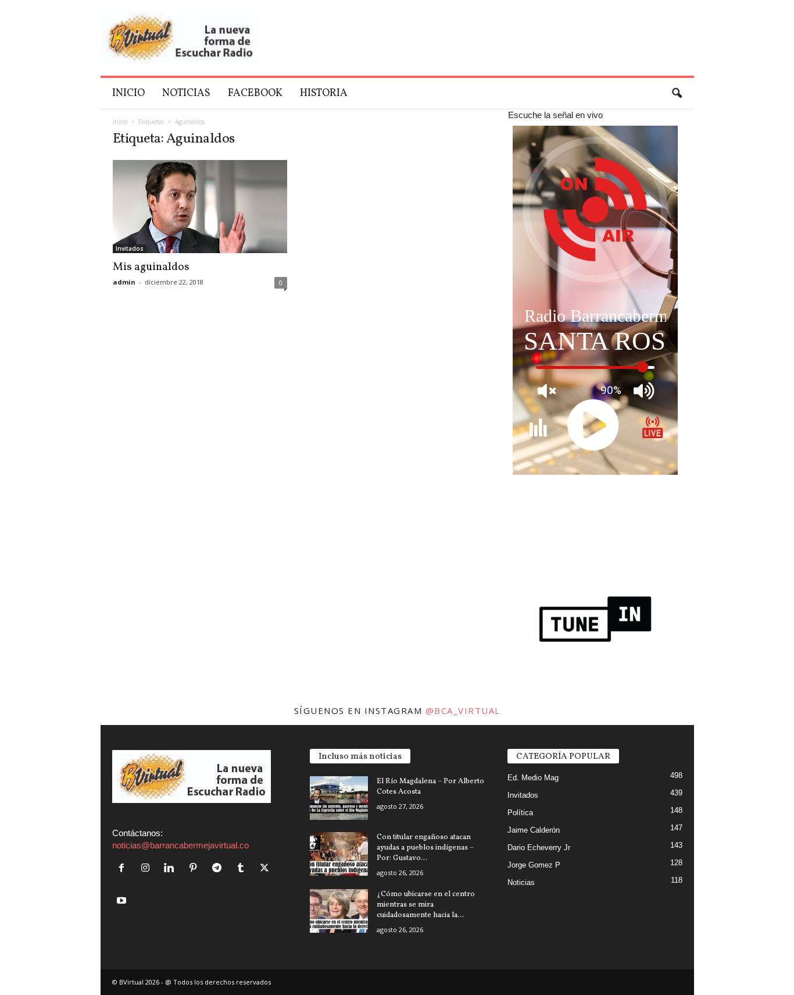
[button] (676, 93)
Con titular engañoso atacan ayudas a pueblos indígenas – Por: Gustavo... (425, 847)
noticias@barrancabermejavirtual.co (180, 845)
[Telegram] (219, 868)
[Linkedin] (172, 868)
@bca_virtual (462, 710)
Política (520, 812)
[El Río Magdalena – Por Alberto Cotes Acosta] (339, 798)
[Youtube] (123, 901)
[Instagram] (148, 868)
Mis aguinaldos (151, 267)
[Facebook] (124, 868)
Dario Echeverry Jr (538, 847)
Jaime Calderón (533, 830)
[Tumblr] (243, 868)
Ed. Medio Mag (533, 777)
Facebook (255, 93)
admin (124, 282)
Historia (324, 93)
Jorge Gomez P (533, 865)
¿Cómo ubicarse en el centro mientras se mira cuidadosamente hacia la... (426, 905)
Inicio (128, 93)
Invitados (130, 248)
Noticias (186, 93)
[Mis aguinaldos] (200, 206)
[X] (266, 868)
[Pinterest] (196, 868)
